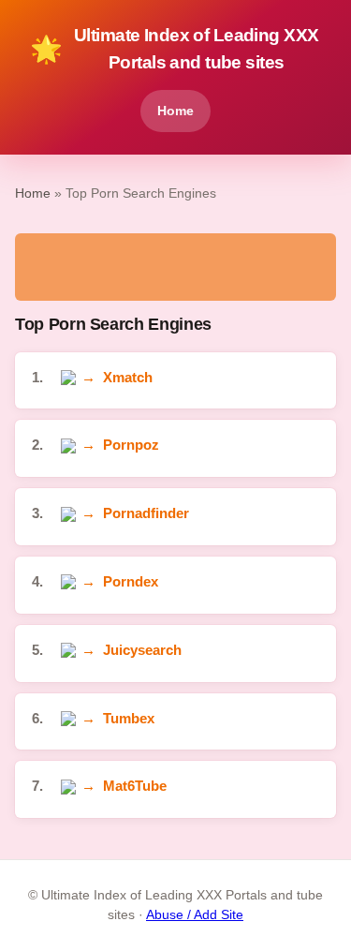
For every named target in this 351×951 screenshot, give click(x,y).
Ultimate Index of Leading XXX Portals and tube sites (174, 48)
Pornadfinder (146, 513)
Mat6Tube (135, 786)
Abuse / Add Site (194, 915)
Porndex (130, 581)
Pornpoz (131, 445)
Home (175, 110)
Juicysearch (142, 650)
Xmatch (128, 377)
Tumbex (128, 718)
